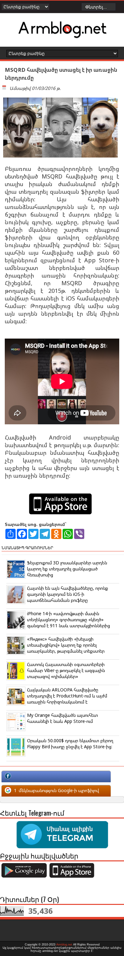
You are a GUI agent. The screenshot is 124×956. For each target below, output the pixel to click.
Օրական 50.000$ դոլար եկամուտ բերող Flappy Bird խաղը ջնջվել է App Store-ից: (70, 743)
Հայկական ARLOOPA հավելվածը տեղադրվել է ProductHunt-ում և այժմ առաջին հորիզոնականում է (67, 696)
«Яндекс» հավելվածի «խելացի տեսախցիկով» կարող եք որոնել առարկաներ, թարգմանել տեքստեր (66, 645)
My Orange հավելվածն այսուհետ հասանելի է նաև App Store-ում (62, 718)
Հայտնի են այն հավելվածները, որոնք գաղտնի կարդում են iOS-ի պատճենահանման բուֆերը (67, 594)
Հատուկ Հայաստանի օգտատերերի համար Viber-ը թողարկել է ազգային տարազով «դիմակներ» (66, 670)
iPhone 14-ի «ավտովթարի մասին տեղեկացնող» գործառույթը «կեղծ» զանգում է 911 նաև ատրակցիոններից (68, 619)
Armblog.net (64, 944)
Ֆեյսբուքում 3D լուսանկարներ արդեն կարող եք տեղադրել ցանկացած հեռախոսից (67, 569)
